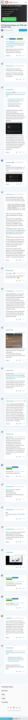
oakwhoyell (9, 618)
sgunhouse (8, 467)
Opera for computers (8, 30)
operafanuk (9, 162)
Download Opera (10, 19)
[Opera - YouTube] (13, 707)
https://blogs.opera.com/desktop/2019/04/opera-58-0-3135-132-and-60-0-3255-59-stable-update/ (16, 100)
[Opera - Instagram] (19, 707)
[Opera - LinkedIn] (16, 707)
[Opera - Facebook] (8, 707)
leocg (7, 38)
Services (4, 690)
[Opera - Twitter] (10, 707)
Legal (3, 698)
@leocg (8, 92)
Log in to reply (23, 30)
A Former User (9, 66)
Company (5, 702)
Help (3, 694)
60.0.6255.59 (14, 604)
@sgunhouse (9, 489)
